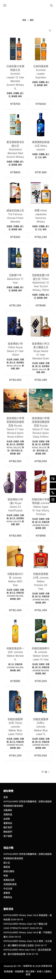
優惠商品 (7, 823)
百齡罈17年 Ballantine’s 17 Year (15, 279)
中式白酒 (7, 888)
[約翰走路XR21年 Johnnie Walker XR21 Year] (15, 556)
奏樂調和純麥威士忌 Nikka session (40, 146)
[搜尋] (51, 5)
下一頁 (44, 772)
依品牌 (9, 359)
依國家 (9, 93)
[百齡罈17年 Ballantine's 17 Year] (15, 257)
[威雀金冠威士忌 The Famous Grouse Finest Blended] (15, 193)
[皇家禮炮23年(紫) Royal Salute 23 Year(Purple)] (15, 482)
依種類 (16, 93)
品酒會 (6, 818)
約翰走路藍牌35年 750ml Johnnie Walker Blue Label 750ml (15, 727)
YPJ (19, 966)
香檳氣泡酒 (8, 880)
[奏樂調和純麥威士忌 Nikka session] (41, 124)
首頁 (5, 797)
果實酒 (6, 892)
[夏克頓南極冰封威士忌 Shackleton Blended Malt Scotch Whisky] (15, 124)
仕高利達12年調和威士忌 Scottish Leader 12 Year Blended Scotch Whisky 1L (15, 77)
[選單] (4, 5)
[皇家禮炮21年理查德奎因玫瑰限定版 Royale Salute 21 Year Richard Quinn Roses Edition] (15, 400)
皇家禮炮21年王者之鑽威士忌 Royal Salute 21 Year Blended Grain (40, 351)
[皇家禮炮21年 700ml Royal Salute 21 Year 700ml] (15, 326)
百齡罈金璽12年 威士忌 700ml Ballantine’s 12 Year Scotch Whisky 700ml (40, 283)
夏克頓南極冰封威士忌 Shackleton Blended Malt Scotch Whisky (15, 149)
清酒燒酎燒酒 (9, 884)
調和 (20, 96)
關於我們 (7, 827)
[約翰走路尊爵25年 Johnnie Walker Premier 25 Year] (41, 556)
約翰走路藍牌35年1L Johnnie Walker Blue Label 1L (40, 727)
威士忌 (12, 362)
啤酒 (5, 875)
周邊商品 (7, 897)
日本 (40, 157)
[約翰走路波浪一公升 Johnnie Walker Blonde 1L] (15, 631)
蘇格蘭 (14, 96)
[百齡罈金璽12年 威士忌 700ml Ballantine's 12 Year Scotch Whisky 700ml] (41, 257)
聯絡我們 (7, 831)
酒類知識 (7, 814)
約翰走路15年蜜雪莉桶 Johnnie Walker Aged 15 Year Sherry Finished (40, 507)
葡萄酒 (6, 867)
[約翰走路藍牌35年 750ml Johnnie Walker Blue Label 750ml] (15, 701)
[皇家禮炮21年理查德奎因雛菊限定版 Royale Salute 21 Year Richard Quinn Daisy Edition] (41, 400)
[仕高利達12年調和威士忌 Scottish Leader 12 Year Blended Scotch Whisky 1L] (15, 49)
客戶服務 (7, 836)
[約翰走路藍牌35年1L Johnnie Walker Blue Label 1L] (41, 701)
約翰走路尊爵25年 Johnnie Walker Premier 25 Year (41, 581)
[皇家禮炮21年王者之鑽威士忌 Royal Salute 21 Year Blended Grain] (41, 326)
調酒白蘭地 (8, 871)
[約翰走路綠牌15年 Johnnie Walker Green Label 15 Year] (41, 631)
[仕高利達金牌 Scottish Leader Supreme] (41, 49)
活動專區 (7, 810)
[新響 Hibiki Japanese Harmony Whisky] (41, 193)
